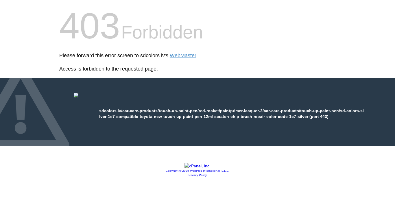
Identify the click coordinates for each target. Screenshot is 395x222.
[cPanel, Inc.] (197, 166)
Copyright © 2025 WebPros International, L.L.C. (198, 170)
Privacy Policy (198, 175)
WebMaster (183, 55)
